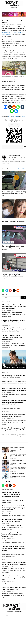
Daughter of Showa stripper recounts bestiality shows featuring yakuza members (13, 322)
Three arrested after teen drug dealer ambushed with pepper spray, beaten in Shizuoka (14, 248)
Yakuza (23, 116)
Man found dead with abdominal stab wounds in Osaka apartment (13, 376)
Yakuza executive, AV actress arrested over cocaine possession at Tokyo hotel (14, 221)
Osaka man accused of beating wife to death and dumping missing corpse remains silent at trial (14, 402)
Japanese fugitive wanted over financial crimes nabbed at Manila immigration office (12, 534)
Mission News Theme (10, 615)
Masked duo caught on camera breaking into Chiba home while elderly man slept (14, 193)
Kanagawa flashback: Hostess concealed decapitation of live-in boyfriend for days (12, 337)
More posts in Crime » (22, 168)
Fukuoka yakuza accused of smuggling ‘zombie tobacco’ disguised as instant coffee (14, 578)
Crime (9, 116)
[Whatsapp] (18, 107)
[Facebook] (6, 107)
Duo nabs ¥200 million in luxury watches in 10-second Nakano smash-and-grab (13, 276)
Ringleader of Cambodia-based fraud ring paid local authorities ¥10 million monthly (13, 548)
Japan (13, 116)
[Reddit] (14, 107)
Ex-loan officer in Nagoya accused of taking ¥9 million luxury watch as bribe (14, 429)
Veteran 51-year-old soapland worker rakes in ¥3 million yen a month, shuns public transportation (14, 306)
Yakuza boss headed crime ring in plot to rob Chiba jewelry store (14, 588)
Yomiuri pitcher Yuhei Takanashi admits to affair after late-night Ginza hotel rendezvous (18, 468)
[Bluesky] (16, 111)
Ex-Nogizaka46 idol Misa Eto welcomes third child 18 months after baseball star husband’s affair (18, 462)
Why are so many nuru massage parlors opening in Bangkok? (12, 520)
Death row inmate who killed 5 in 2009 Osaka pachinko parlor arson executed (14, 389)
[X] (10, 107)
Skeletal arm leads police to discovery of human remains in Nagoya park (13, 415)
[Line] (12, 111)
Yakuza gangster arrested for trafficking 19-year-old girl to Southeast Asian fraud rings (11, 494)
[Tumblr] (22, 107)
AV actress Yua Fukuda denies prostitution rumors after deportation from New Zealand (17, 475)
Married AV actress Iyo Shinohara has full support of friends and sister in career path (18, 455)
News (17, 116)
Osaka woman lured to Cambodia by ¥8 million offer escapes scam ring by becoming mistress (13, 507)
